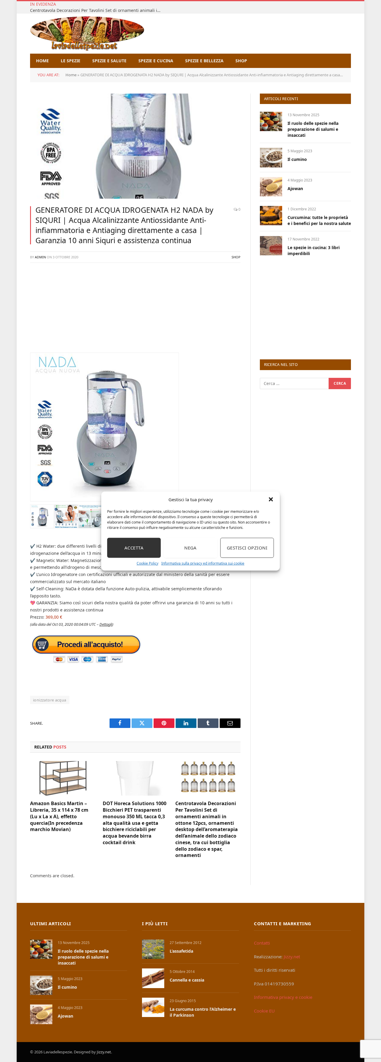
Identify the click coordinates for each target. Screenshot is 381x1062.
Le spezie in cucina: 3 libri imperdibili (314, 250)
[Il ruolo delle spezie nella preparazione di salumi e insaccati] (271, 121)
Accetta (133, 548)
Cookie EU (264, 1011)
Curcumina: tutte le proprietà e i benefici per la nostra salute (319, 220)
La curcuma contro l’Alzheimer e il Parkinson (203, 1012)
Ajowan (295, 188)
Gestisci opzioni (247, 548)
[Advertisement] (135, 311)
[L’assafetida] (153, 949)
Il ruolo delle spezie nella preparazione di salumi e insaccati (313, 129)
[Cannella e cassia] (153, 978)
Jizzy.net (292, 956)
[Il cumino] (271, 157)
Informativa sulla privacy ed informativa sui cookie (202, 563)
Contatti (262, 943)
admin (40, 257)
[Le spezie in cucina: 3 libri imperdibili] (271, 245)
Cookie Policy (147, 563)
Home (42, 60)
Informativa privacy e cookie (283, 997)
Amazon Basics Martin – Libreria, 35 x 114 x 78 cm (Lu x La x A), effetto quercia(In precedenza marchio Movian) (59, 816)
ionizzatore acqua (49, 700)
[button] (271, 499)
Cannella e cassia (187, 980)
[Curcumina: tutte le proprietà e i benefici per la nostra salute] (271, 215)
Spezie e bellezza (204, 60)
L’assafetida (181, 951)
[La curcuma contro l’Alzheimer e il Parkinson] (153, 1007)
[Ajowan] (271, 186)
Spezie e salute (109, 60)
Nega (190, 548)
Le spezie (70, 60)
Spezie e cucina (155, 60)
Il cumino (297, 159)
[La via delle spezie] (87, 33)
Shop (241, 60)
